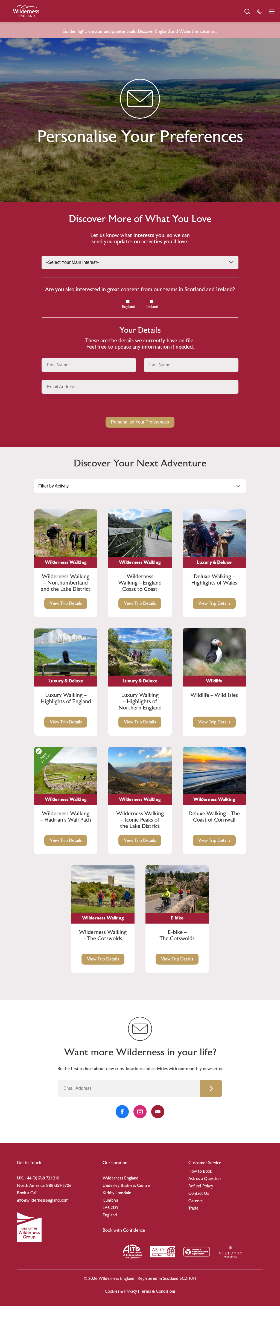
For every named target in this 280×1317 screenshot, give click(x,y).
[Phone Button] (259, 11)
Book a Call (27, 1193)
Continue (211, 1088)
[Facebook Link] (122, 1112)
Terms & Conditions (158, 1291)
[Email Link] (158, 1112)
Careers (195, 1201)
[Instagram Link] (140, 1112)
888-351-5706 (58, 1185)
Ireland (152, 307)
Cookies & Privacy (121, 1291)
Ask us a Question (204, 1178)
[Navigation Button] (271, 11)
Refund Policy (200, 1186)
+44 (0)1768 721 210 (42, 1178)
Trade (193, 1208)
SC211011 (188, 1278)
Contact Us (198, 1193)
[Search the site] (247, 11)
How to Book (200, 1171)
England (128, 307)
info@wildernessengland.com (43, 1200)
